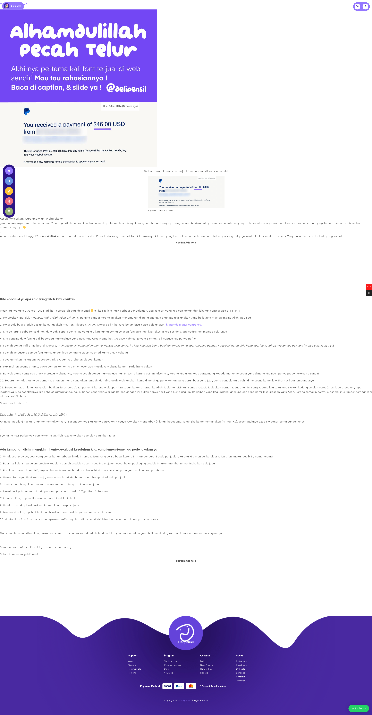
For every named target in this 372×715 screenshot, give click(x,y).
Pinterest (240, 677)
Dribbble (240, 669)
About (131, 661)
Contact (132, 665)
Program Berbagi (173, 665)
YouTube (168, 673)
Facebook (241, 665)
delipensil (185, 701)
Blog (166, 669)
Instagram (241, 661)
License (204, 673)
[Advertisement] (87, 267)
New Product (207, 665)
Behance (240, 673)
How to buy (206, 669)
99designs (241, 681)
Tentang (132, 673)
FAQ (202, 661)
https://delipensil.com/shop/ (184, 325)
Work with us (170, 661)
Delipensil (16, 6)
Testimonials (134, 669)
